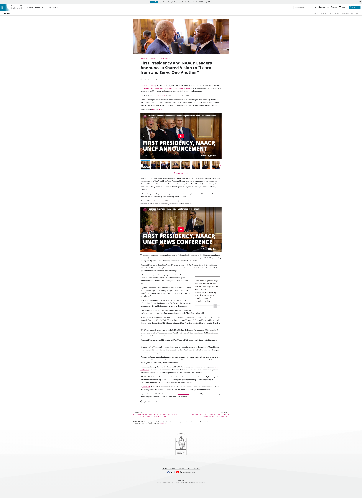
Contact (337, 13)
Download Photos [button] (182, 173)
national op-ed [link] (183, 394)
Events (330, 13)
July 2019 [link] (146, 387)
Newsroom (6, 13)
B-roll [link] (154, 109)
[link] (141, 401)
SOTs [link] (161, 109)
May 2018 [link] (161, 95)
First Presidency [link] (150, 85)
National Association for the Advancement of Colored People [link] (167, 88)
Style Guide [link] (163, 423)
